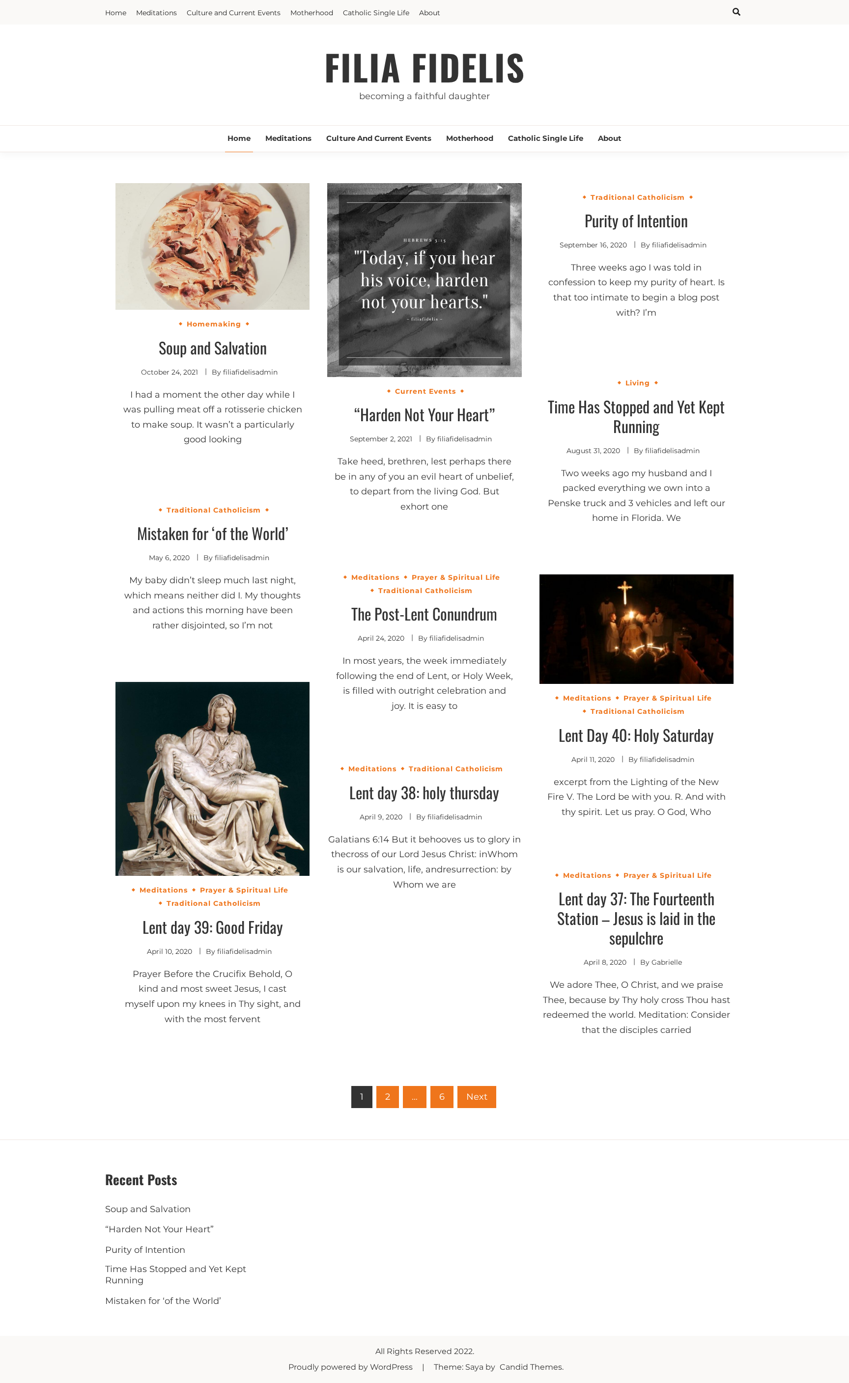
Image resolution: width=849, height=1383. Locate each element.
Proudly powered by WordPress (351, 1367)
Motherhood (311, 12)
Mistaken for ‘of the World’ (212, 532)
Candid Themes (531, 1367)
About (429, 12)
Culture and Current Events (234, 12)
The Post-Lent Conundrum (424, 613)
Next (476, 1096)
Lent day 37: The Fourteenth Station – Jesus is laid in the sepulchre (636, 918)
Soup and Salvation (213, 347)
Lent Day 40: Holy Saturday (636, 734)
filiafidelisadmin (250, 372)
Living (637, 383)
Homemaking (214, 324)
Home (115, 12)
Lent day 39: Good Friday (212, 926)
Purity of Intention (636, 220)
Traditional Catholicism (638, 197)
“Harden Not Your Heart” (424, 414)
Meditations (156, 12)
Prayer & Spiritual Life (456, 577)
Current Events (425, 391)
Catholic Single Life (376, 12)
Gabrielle (666, 962)
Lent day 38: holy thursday (424, 792)
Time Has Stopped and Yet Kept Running (636, 416)
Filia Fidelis (424, 66)
